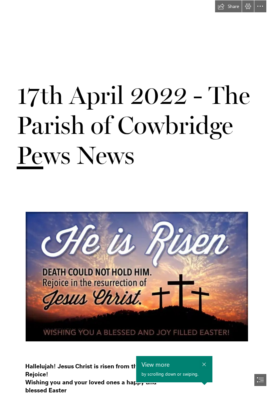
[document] (136, 196)
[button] (228, 6)
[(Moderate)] (136, 284)
